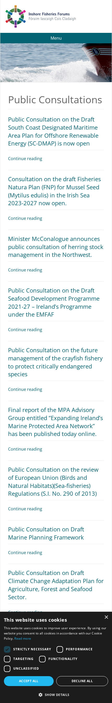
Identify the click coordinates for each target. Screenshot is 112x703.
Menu (56, 38)
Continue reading (25, 158)
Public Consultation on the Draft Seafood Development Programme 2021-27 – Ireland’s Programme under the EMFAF (53, 302)
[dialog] (56, 657)
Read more (22, 638)
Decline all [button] (82, 681)
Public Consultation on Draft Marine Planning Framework (46, 533)
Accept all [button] (29, 681)
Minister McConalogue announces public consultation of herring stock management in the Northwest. (55, 247)
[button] (56, 694)
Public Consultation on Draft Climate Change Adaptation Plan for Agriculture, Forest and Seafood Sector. (56, 585)
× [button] (106, 617)
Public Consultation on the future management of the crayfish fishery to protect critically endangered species (55, 362)
